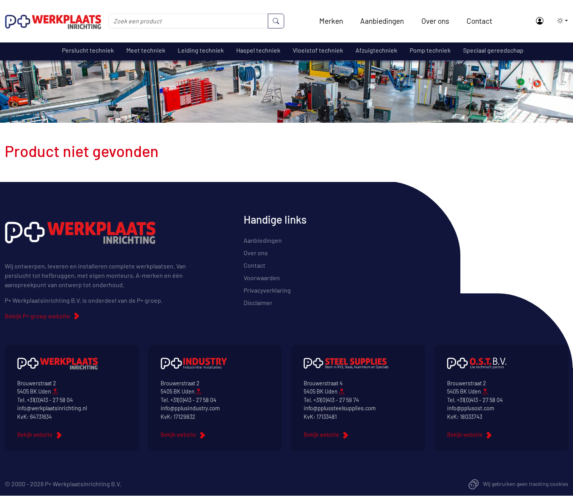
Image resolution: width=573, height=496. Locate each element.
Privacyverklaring (267, 290)
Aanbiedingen (382, 20)
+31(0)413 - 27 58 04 (50, 400)
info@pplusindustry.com (190, 408)
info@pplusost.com (470, 408)
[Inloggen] (539, 21)
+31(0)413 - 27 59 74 (336, 400)
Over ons (435, 20)
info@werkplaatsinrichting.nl (52, 408)
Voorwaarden (262, 277)
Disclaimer (258, 302)
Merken (331, 20)
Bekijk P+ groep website (37, 315)
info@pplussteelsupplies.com (340, 408)
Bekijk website (35, 434)
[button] (560, 20)
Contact (479, 20)
